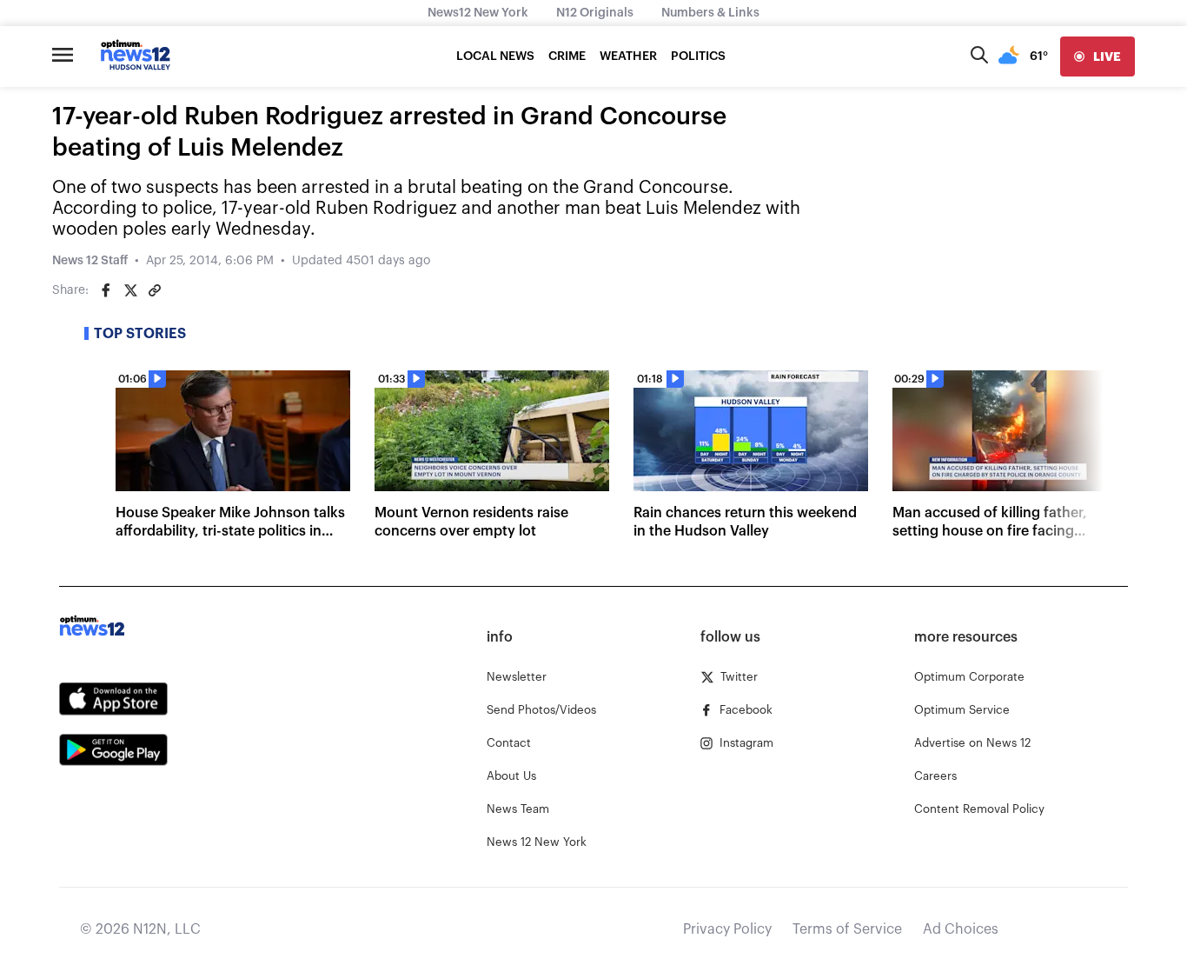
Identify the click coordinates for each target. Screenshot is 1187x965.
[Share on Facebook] (106, 290)
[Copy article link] (155, 290)
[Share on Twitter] (130, 290)
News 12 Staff (90, 261)
